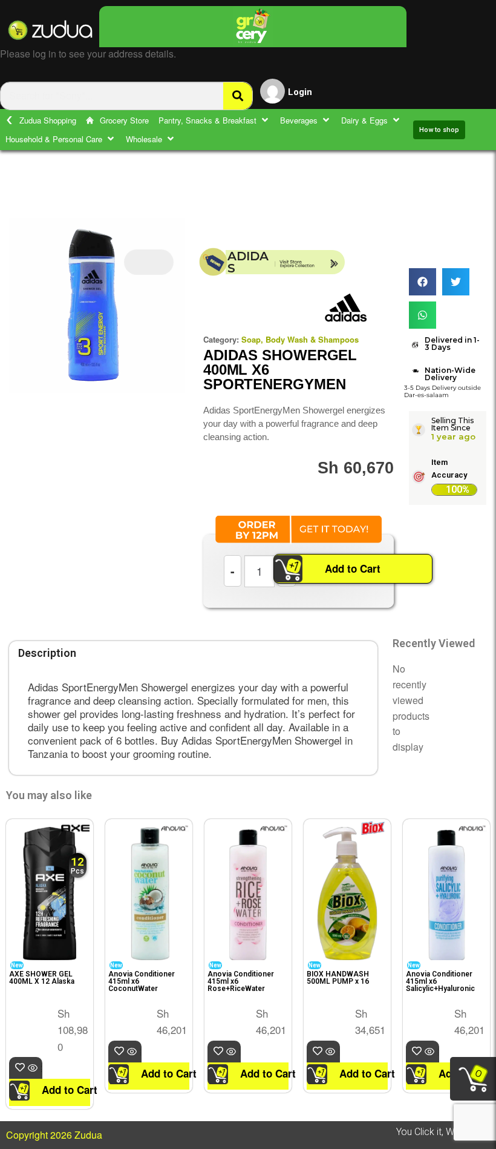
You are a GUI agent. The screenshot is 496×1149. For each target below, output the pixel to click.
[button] (214, 120)
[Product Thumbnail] (149, 262)
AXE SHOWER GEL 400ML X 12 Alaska (41, 978)
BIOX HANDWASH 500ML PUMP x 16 (338, 978)
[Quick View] (34, 1068)
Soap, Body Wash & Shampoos (300, 339)
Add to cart (41, 1068)
